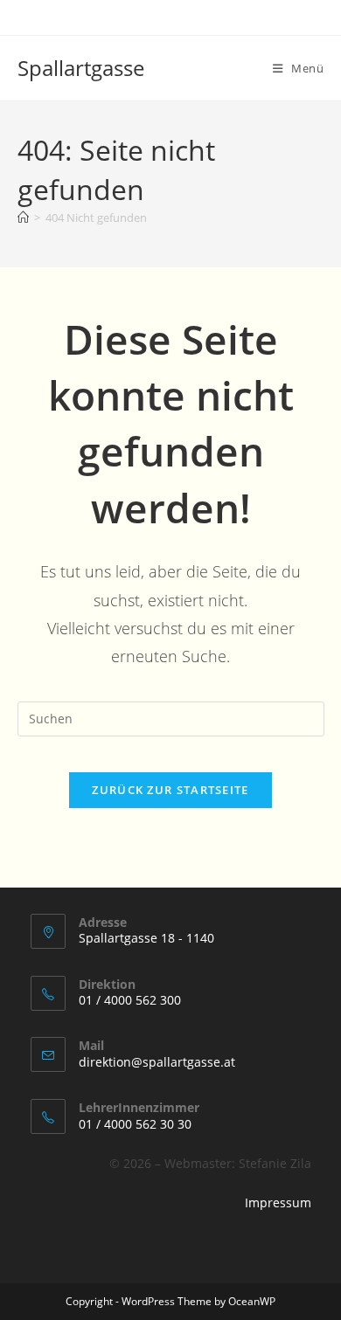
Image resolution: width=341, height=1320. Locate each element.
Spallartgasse (80, 67)
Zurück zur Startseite (170, 790)
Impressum (278, 1202)
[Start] (23, 217)
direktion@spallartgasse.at (157, 1062)
